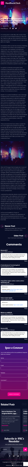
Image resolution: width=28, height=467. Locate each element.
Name (2, 358)
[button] (23, 404)
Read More (5, 425)
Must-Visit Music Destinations (15, 238)
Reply (25, 261)
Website (3, 373)
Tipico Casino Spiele (18, 305)
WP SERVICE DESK (17, 465)
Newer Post (10, 226)
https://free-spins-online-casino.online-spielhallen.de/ (12, 290)
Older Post (18, 236)
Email (2, 365)
